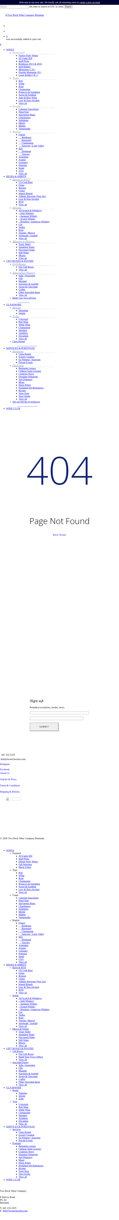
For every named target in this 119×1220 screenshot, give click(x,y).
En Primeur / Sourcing (29, 1137)
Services (16, 1129)
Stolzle (22, 1096)
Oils (21, 1068)
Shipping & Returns (10, 791)
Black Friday (25, 867)
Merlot (22, 912)
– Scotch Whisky (27, 1006)
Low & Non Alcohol (29, 987)
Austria (22, 948)
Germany (23, 951)
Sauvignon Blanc (27, 903)
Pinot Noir (24, 900)
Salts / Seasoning (27, 1065)
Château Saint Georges (30, 1149)
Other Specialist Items (29, 1082)
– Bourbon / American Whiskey (34, 1009)
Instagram (5, 764)
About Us (5, 773)
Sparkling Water (26, 1034)
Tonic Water (25, 1031)
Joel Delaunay (26, 1157)
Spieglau (23, 1093)
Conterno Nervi (26, 1151)
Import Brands (26, 984)
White (21, 875)
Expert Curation (26, 1135)
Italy (21, 937)
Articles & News (8, 779)
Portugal (23, 953)
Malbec (22, 914)
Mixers (22, 1043)
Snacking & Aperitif (28, 1073)
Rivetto (22, 1168)
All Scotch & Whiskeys (30, 998)
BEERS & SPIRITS (16, 965)
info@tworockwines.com (13, 759)
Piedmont (25, 939)
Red (21, 872)
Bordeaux (25, 925)
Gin (20, 1012)
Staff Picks (24, 859)
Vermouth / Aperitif (28, 1023)
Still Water (24, 1040)
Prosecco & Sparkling (29, 884)
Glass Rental (25, 1132)
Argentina (23, 945)
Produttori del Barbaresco (31, 1165)
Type (14, 1101)
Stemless (23, 1115)
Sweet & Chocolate (28, 1076)
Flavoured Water (27, 1037)
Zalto (21, 1098)
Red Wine (23, 1107)
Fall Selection (25, 864)
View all (23, 892)
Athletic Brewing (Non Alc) (32, 981)
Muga (21, 1160)
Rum (21, 1018)
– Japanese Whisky (28, 1004)
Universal (23, 1104)
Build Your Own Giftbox (31, 1057)
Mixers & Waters (20, 1029)
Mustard (23, 1071)
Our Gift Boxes (26, 1054)
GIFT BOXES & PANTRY (20, 1048)
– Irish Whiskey (26, 1001)
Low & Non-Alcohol (29, 889)
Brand (15, 1090)
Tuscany (24, 942)
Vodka (22, 1015)
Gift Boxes (17, 1051)
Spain (21, 956)
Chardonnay (25, 906)
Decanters (23, 1121)
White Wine (24, 1110)
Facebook (5, 769)
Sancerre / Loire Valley (31, 934)
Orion (21, 973)
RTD (21, 990)
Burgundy (25, 928)
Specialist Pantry (20, 1062)
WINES (10, 850)
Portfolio (16, 1143)
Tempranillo (24, 917)
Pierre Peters (25, 1163)
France (22, 923)
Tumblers (23, 1118)
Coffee (22, 1079)
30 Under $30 (25, 856)
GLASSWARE (13, 1087)
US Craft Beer (26, 970)
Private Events (26, 1140)
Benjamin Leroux (27, 1146)
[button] (24, 301)
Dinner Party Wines (28, 861)
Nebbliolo (23, 909)
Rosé (21, 878)
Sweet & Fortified (27, 886)
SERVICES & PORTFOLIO (20, 1126)
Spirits (15, 995)
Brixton (22, 976)
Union (22, 978)
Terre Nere (24, 1171)
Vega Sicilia (24, 1174)
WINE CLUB (13, 1179)
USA (21, 959)
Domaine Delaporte (28, 1154)
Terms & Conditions (10, 785)
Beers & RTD (19, 967)
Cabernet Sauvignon (29, 898)
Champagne (24, 881)
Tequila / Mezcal (27, 1020)
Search (68, 7)
